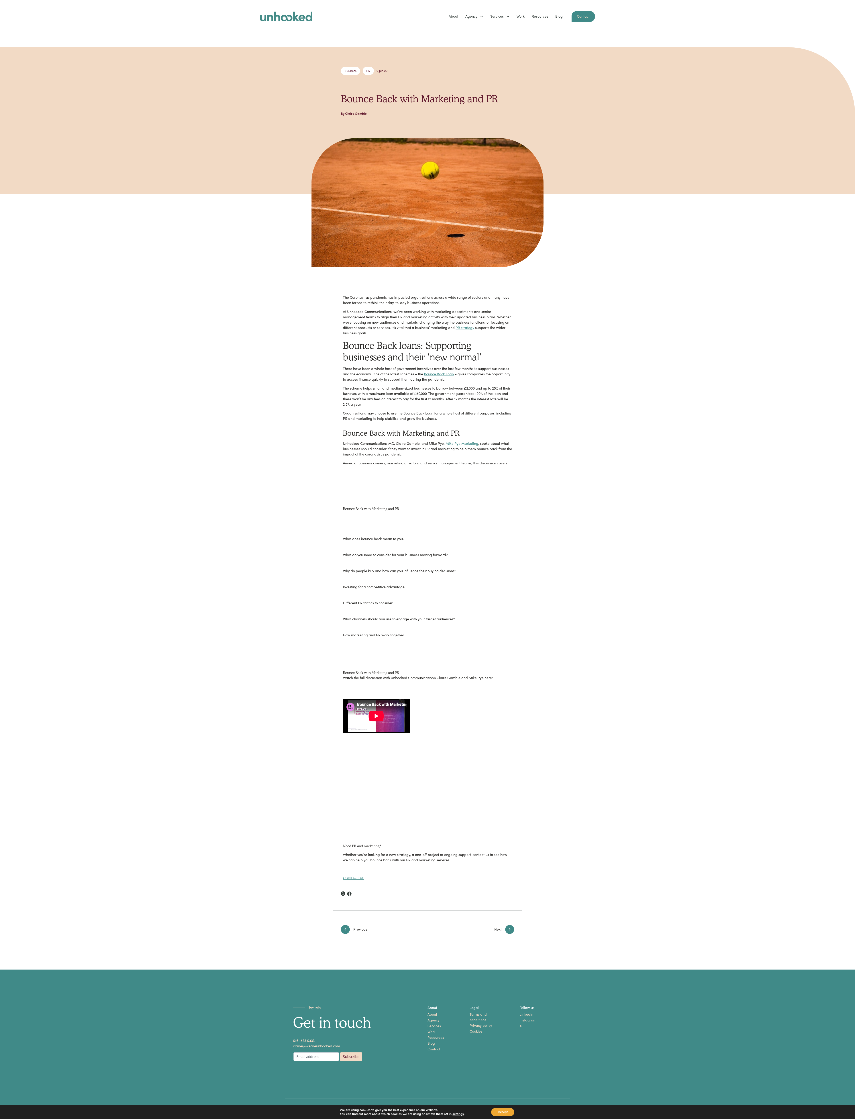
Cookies (476, 1031)
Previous (360, 929)
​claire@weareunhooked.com (316, 1046)
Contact (583, 16)
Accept (503, 1112)
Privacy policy (481, 1025)
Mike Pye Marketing (462, 443)
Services (497, 16)
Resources (540, 16)
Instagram (528, 1020)
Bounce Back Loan (439, 374)
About (453, 16)
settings (458, 1114)
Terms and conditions (478, 1017)
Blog (559, 16)
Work (521, 16)
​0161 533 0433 (304, 1041)
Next (498, 929)
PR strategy (465, 328)
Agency (471, 16)
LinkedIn (526, 1014)
